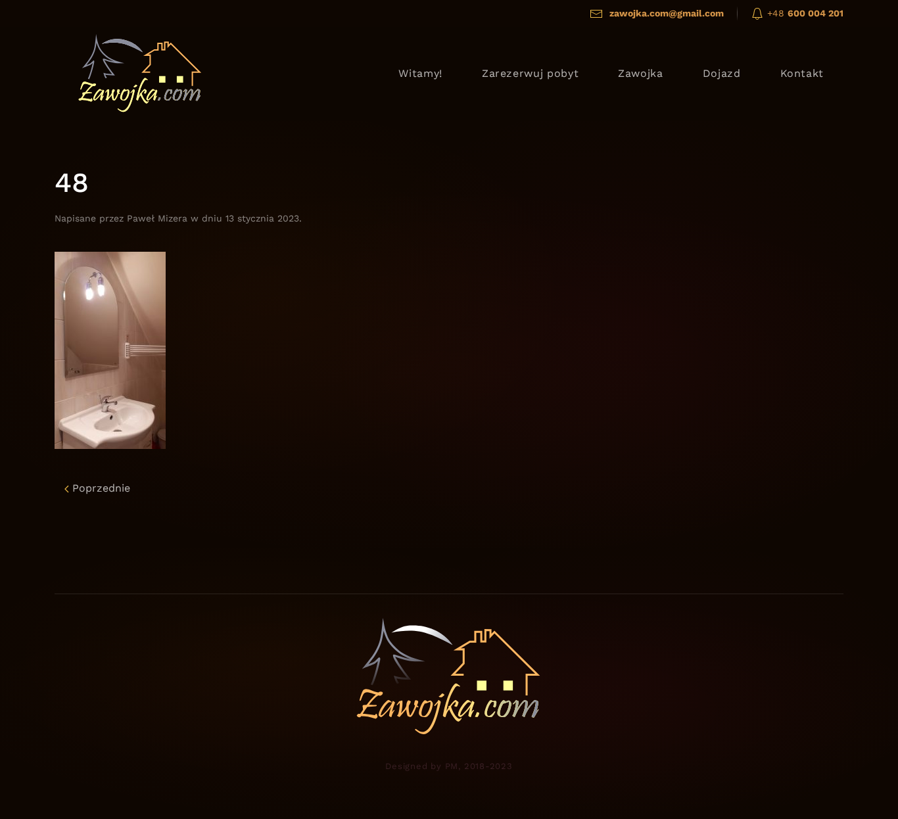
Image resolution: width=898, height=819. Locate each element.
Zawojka (640, 73)
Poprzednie (99, 488)
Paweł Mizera (157, 218)
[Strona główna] (140, 72)
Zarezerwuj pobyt (530, 73)
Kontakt (802, 73)
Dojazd (722, 73)
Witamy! (420, 73)
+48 (803, 13)
